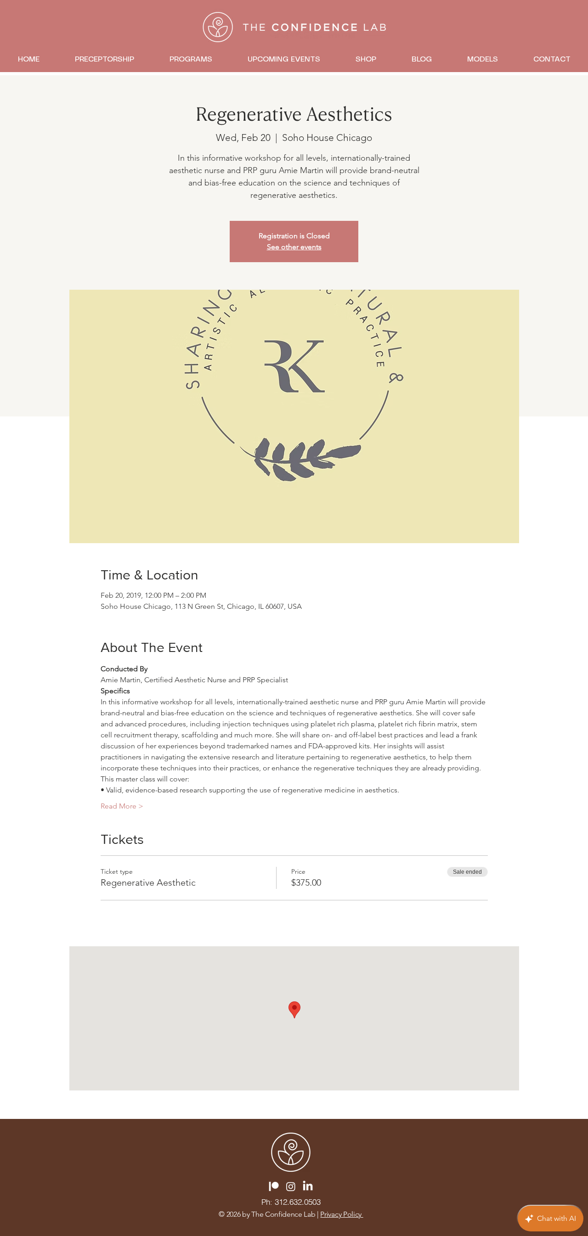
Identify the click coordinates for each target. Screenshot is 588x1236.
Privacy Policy (341, 1214)
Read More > (122, 806)
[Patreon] (274, 1186)
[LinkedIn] (308, 1186)
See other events (294, 246)
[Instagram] (291, 1186)
